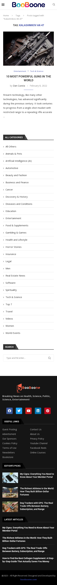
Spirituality (11, 289)
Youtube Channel (39, 443)
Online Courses (38, 452)
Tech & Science (14, 297)
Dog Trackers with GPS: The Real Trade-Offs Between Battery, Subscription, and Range (36, 506)
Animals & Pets (14, 153)
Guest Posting (9, 429)
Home (6, 15)
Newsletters (8, 452)
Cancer (9, 189)
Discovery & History (17, 196)
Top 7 (9, 304)
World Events (13, 332)
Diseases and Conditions (19, 203)
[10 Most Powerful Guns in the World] (28, 48)
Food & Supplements (17, 225)
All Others (11, 146)
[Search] (53, 4)
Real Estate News (15, 275)
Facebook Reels (38, 448)
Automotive (12, 168)
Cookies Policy (9, 443)
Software (11, 282)
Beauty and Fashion (16, 175)
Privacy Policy (37, 439)
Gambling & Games (16, 232)
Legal (8, 261)
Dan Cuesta (19, 85)
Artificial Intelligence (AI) (19, 160)
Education (11, 211)
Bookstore (7, 457)
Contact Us (35, 429)
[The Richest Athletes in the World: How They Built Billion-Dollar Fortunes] (10, 492)
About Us (35, 434)
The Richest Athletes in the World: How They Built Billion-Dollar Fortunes (37, 491)
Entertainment (13, 218)
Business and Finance (17, 182)
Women (10, 325)
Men (8, 268)
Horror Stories (14, 246)
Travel (9, 311)
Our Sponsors (9, 439)
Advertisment (9, 434)
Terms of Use (9, 448)
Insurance (11, 254)
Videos (9, 318)
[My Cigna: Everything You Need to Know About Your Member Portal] (10, 477)
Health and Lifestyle (16, 239)
